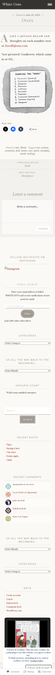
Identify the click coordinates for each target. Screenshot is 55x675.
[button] (20, 642)
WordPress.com (14, 611)
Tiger (9, 444)
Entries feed (12, 603)
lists (17, 147)
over (30, 150)
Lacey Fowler (18, 493)
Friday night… (12, 456)
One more (11, 452)
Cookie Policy (36, 661)
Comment (43, 228)
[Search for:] (27, 410)
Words (23, 147)
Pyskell (15, 509)
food (18, 150)
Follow (27, 314)
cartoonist (10, 150)
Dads (28, 164)
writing (31, 153)
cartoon (44, 147)
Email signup (27, 284)
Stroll (22, 501)
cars (38, 147)
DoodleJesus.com (16, 45)
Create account (13, 595)
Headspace (26, 174)
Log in (9, 599)
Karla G (16, 517)
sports (36, 150)
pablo (15, 501)
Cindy (9, 460)
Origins (25, 517)
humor (24, 150)
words (23, 153)
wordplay (45, 150)
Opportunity (32, 493)
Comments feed (13, 607)
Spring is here (13, 448)
